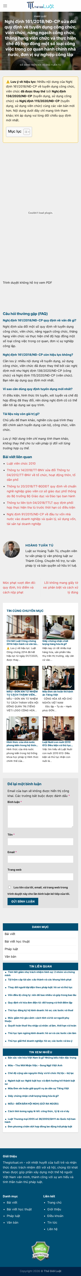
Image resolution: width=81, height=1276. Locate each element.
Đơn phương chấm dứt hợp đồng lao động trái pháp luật (40, 1126)
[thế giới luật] (40, 6)
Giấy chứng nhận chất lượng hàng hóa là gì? (55, 643)
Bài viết (12, 1202)
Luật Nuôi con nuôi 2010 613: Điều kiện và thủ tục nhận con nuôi (56, 744)
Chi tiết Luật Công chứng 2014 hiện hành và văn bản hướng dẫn (22, 643)
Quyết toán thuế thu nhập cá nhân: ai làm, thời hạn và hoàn (42, 1025)
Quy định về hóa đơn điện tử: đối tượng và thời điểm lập (40, 1002)
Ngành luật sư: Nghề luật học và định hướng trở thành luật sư (40, 1082)
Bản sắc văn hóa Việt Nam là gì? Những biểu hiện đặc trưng (42, 1057)
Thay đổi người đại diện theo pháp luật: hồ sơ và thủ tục (40, 987)
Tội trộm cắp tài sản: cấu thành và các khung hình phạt (39, 979)
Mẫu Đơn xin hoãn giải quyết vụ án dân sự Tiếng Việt (38, 1088)
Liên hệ (52, 1229)
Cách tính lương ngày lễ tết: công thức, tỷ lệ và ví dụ (38, 1111)
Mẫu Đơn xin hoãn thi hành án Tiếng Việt (57, 693)
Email (12, 852)
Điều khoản (55, 1216)
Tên (11, 834)
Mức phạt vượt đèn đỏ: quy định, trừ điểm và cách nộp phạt (19, 587)
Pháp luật (40, 16)
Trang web (14, 869)
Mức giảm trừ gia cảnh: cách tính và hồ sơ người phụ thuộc (37, 1019)
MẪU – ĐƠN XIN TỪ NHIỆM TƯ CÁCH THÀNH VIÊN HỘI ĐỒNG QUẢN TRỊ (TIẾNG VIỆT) (22, 693)
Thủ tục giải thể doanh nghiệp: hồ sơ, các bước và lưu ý (40, 1040)
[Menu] (5, 5)
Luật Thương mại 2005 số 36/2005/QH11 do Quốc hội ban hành (40, 1121)
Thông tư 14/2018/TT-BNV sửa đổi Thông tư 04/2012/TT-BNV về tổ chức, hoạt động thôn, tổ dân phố (41, 475)
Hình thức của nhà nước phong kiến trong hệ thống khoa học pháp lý (22, 744)
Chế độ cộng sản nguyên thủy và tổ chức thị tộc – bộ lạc (41, 1073)
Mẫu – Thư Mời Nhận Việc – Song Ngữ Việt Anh (35, 1065)
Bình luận (15, 802)
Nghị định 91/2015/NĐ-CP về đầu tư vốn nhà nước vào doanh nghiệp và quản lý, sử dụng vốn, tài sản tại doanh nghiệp (41, 519)
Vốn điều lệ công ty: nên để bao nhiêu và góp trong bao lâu (42, 995)
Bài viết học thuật (19, 1209)
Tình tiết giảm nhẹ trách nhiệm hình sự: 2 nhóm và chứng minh (40, 974)
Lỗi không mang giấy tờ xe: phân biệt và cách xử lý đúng (60, 587)
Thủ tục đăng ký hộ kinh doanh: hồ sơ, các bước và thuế (40, 1010)
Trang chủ (54, 1202)
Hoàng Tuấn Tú (51, 65)
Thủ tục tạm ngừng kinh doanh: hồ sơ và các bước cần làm (42, 1033)
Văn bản (12, 1222)
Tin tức (52, 1222)
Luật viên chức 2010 (21, 463)
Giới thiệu (54, 1209)
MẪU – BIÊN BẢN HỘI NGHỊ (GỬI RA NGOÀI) (33, 1103)
